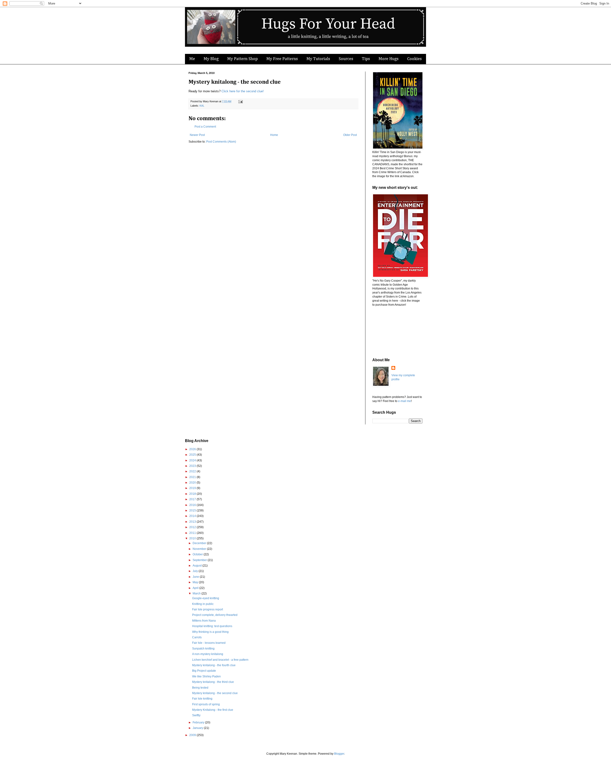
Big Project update (204, 670)
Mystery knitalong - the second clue (215, 693)
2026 (193, 449)
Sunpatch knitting (203, 648)
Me (192, 59)
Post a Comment (205, 126)
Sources (346, 59)
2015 (193, 510)
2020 (193, 482)
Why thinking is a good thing (210, 632)
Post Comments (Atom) (221, 141)
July (196, 571)
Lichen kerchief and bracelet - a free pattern (220, 659)
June (196, 576)
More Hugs (389, 59)
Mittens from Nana (204, 620)
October (198, 554)
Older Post (350, 135)
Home (274, 135)
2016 (193, 505)
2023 (193, 466)
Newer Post (197, 135)
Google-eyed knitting (205, 598)
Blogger (339, 753)
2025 (193, 454)
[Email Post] (240, 101)
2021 (193, 477)
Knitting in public (203, 604)
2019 (193, 488)
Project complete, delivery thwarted (214, 615)
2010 (193, 538)
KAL (202, 105)
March (197, 593)
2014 (193, 516)
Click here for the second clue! (242, 91)
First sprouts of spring (206, 704)
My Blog (211, 59)
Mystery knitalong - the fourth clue (214, 665)
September (200, 560)
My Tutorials (318, 59)
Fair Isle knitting (202, 698)
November (200, 549)
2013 (193, 521)
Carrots (197, 637)
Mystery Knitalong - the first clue (212, 709)
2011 (193, 533)
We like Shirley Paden (206, 676)
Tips (366, 59)
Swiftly (196, 715)
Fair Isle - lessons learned (209, 642)
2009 (193, 735)
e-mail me (404, 401)
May (196, 582)
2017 (193, 499)
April (196, 588)
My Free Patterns (282, 59)
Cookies (414, 59)
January (198, 728)
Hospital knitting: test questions (212, 626)
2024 (193, 460)
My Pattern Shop (242, 59)
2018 (193, 493)
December (200, 543)
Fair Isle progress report (207, 609)
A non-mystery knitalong (207, 654)
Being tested (200, 687)
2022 (193, 471)
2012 (193, 527)
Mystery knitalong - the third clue (213, 682)
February (199, 722)
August (197, 565)
